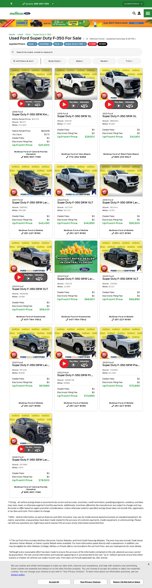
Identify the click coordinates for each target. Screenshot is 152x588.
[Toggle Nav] (148, 13)
